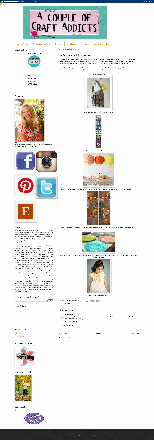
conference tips (39, 241)
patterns (39, 270)
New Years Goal (42, 266)
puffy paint (30, 275)
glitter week (49, 254)
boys (52, 234)
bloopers (44, 234)
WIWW (37, 289)
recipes (17, 278)
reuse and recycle (25, 278)
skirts (43, 282)
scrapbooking (49, 278)
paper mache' (50, 268)
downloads (37, 244)
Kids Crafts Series (32, 262)
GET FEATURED (101, 43)
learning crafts (41, 262)
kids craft (23, 262)
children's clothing (28, 238)
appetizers (45, 230)
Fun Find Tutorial (24, 252)
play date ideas (33, 272)
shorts (34, 281)
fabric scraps (25, 248)
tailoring (51, 283)
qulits (43, 275)
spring (16, 283)
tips (37, 285)
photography (45, 270)
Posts (19, 333)
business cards (31, 236)
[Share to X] (95, 301)
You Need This (30, 291)
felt (49, 248)
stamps (38, 283)
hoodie (47, 258)
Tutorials (58, 43)
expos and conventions (47, 246)
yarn (26, 291)
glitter (43, 254)
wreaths (21, 291)
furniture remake (36, 252)
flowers (28, 250)
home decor (40, 258)
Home (98, 334)
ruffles (37, 278)
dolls (33, 244)
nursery (49, 266)
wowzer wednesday (46, 289)
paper (44, 268)
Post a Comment (67, 325)
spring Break (22, 283)
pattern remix (32, 270)
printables (32, 274)
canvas (45, 236)
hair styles (37, 256)
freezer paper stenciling (41, 250)
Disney (29, 244)
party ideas (23, 270)
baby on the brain (35, 232)
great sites (18, 256)
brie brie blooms (18, 236)
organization (34, 268)
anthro (41, 230)
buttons (38, 236)
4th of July (18, 230)
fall (35, 248)
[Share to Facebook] (97, 301)
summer (46, 283)
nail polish (28, 266)
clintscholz (82, 436)
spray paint (49, 282)
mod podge (22, 266)
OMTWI (20, 268)
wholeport (31, 289)
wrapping (17, 291)
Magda (67, 314)
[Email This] (91, 301)
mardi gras (45, 264)
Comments (20, 336)
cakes (41, 236)
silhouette (39, 281)
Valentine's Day (36, 287)
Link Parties (72, 43)
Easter (51, 244)
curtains (24, 244)
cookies (51, 241)
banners (21, 234)
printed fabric (38, 274)
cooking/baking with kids (22, 243)
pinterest (26, 272)
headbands (50, 256)
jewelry (45, 260)
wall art (48, 287)
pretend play (26, 274)
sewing (27, 280)
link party (48, 262)
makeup (40, 264)
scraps (16, 280)
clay (16, 241)
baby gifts (27, 232)
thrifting (31, 285)
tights (34, 285)
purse (35, 275)
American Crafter (34, 230)
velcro (44, 287)
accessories (25, 230)
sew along (21, 280)
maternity (51, 264)
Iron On (40, 260)
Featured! (85, 43)
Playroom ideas (42, 272)
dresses (42, 245)
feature (46, 248)
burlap (25, 236)
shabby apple (24, 281)
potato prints (49, 272)
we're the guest (23, 289)
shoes (30, 281)
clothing (19, 241)
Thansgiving (26, 285)
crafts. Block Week (44, 243)
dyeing (48, 245)
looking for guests (27, 264)
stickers (42, 283)
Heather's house (20, 258)
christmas (47, 239)
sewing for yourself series (38, 280)
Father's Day (40, 248)
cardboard (50, 236)
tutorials (28, 287)
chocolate (40, 239)
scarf (44, 278)
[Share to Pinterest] (99, 301)
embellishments (25, 246)
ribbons (32, 278)
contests (47, 241)
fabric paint (18, 248)
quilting (39, 276)
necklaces (34, 266)
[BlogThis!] (93, 301)
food (32, 250)
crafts (37, 243)
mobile (17, 266)
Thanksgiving (18, 285)
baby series (45, 232)
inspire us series (33, 260)
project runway (22, 275)
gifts (18, 254)
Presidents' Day (18, 274)
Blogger (95, 436)
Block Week (38, 234)
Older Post (134, 334)
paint (40, 268)
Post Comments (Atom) (73, 338)
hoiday (27, 258)
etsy (32, 246)
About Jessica (23, 43)
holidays (32, 258)
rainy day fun (49, 275)
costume (32, 243)
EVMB (39, 246)
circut (51, 239)
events (35, 246)
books (48, 234)
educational (17, 246)
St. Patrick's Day (31, 283)
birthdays (27, 234)
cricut (20, 244)
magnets (34, 264)
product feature (45, 274)
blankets (32, 234)
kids (49, 260)
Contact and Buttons (41, 43)
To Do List (40, 285)
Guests (23, 256)
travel (45, 285)
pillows (21, 272)
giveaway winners (35, 254)
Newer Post (62, 334)
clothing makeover (28, 241)
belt (24, 234)
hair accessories (30, 256)
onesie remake (27, 268)
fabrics (31, 248)
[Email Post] (87, 301)
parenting (17, 270)
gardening (43, 252)
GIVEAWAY (24, 254)
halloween (44, 256)
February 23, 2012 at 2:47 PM (74, 321)
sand (41, 278)
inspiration (68, 303)
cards (16, 239)
